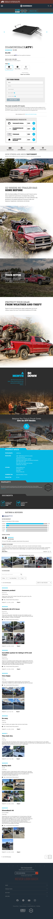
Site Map (38, 906)
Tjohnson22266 (5, 812)
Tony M (3, 767)
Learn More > (36, 437)
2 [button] (25, 179)
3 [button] (27, 179)
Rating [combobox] (3, 578)
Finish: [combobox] (22, 578)
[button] (7, 562)
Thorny (3, 738)
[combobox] (48, 5)
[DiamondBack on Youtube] (28, 900)
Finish (14, 63)
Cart (50, 5)
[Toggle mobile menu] (2, 6)
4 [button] (28, 179)
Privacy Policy (15, 906)
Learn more (3, 488)
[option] (24, 31)
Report (18, 602)
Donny (3, 678)
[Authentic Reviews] (7, 516)
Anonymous (4, 592)
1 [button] (24, 179)
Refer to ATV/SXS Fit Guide (30, 114)
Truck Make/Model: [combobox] (13, 578)
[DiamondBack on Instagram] (34, 900)
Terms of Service (23, 906)
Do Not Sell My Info (31, 906)
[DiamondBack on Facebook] (17, 900)
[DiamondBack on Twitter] (23, 900)
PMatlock (4, 720)
